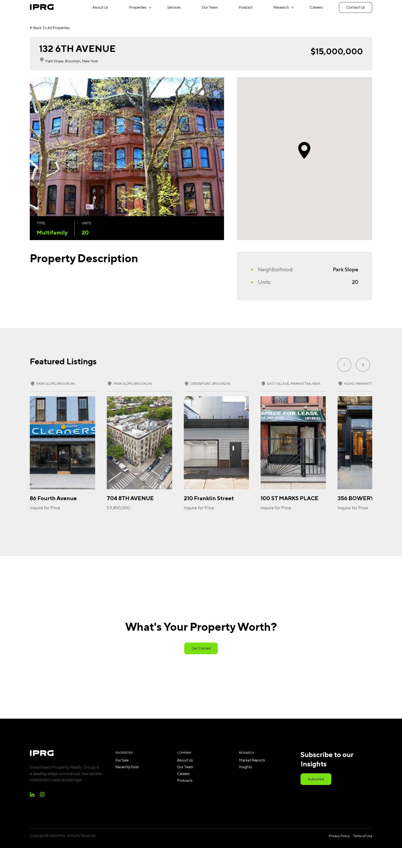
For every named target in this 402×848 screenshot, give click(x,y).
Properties (137, 7)
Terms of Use (362, 836)
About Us (100, 7)
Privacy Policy (339, 836)
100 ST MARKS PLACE (289, 498)
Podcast (245, 7)
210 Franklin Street (209, 498)
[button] (363, 365)
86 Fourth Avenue (53, 498)
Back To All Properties (51, 28)
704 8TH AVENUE (130, 498)
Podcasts (184, 780)
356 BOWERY (356, 498)
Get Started (201, 648)
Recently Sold (126, 767)
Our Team (210, 7)
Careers (316, 7)
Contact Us (355, 7)
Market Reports (252, 760)
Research (281, 7)
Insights (245, 767)
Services (174, 7)
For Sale (122, 760)
